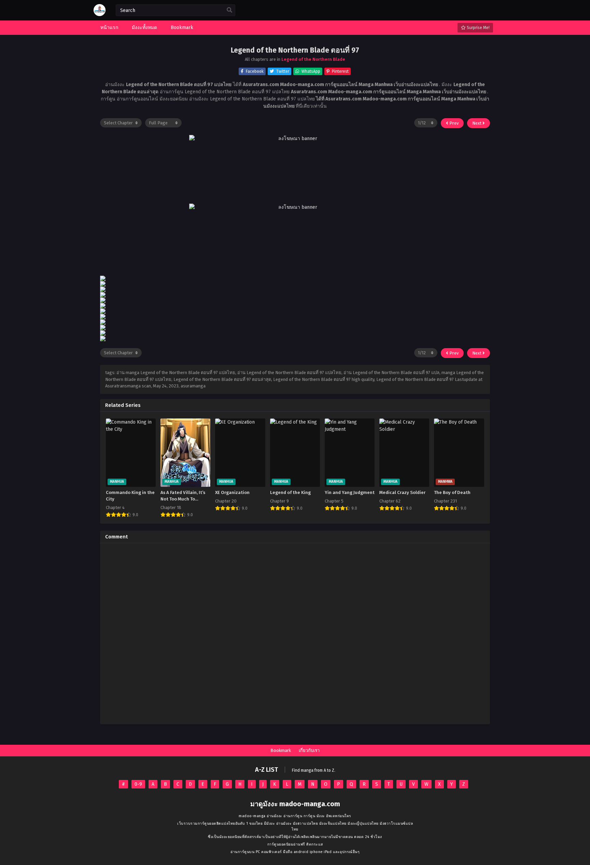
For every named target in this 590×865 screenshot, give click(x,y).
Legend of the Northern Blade (313, 59)
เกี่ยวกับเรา (309, 750)
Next (477, 123)
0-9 (138, 784)
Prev (453, 123)
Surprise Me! (478, 27)
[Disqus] (295, 633)
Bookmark (280, 750)
